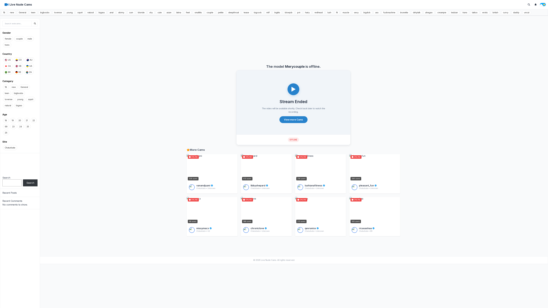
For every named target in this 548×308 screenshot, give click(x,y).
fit (337, 12)
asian (169, 12)
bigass (102, 12)
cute (160, 12)
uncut (526, 12)
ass (376, 12)
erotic (485, 12)
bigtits (277, 12)
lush (329, 12)
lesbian (454, 12)
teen (33, 12)
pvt (298, 12)
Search (6, 177)
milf (268, 12)
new (12, 12)
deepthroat (233, 12)
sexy (356, 12)
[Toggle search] (529, 4)
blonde (141, 12)
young (70, 12)
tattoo (475, 12)
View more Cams (293, 119)
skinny (121, 12)
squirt (80, 12)
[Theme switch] (543, 4)
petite (220, 12)
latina (178, 12)
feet (188, 12)
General (22, 12)
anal (111, 12)
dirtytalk (416, 12)
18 (4, 12)
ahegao (429, 12)
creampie (441, 12)
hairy (307, 12)
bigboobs (44, 12)
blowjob (288, 12)
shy (151, 12)
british (495, 12)
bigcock (258, 12)
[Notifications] (535, 4)
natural (90, 12)
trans (465, 12)
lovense (58, 12)
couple (210, 12)
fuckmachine (389, 12)
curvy (505, 12)
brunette (404, 12)
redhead (319, 12)
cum (131, 12)
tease (246, 12)
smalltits (198, 12)
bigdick (366, 12)
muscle (346, 12)
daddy (516, 12)
